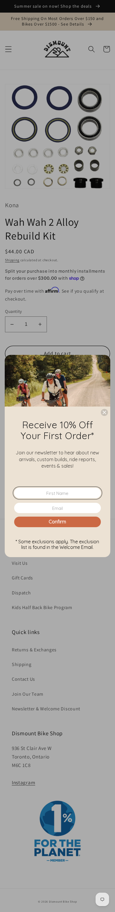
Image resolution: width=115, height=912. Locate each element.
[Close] (104, 412)
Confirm (57, 522)
